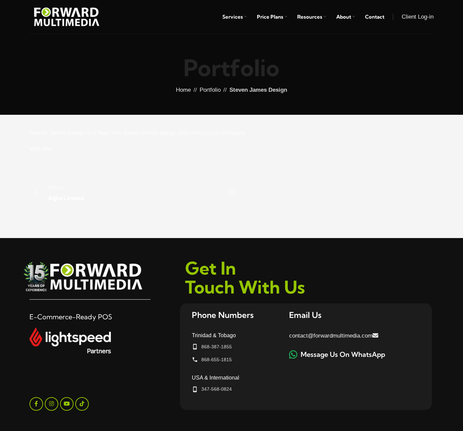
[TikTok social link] (82, 404)
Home (183, 90)
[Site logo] (66, 16)
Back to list (231, 192)
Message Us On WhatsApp (343, 354)
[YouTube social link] (67, 404)
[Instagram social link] (51, 404)
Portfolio (210, 90)
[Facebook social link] (36, 404)
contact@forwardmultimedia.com (331, 335)
